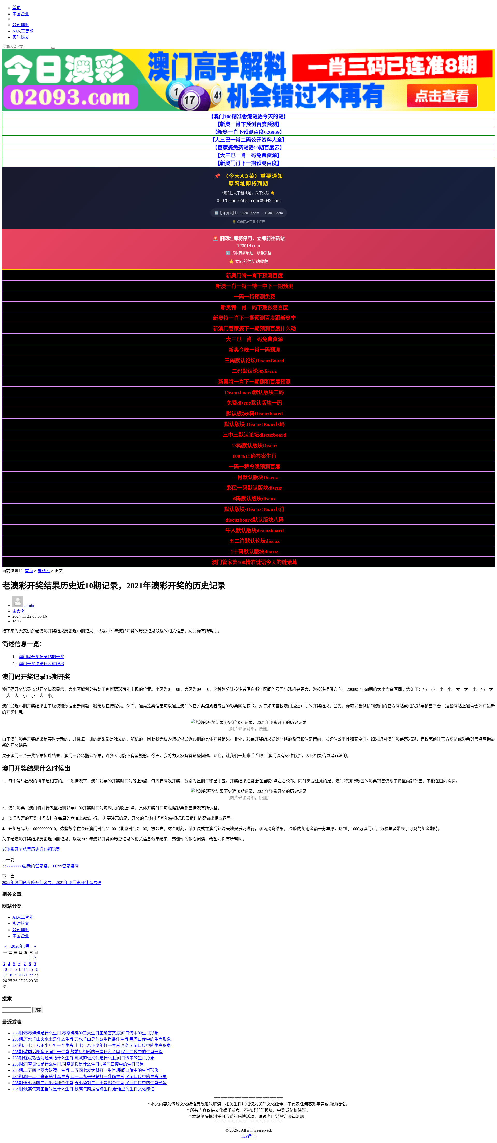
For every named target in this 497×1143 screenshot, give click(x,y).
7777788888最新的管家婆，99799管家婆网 (40, 866)
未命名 (44, 571)
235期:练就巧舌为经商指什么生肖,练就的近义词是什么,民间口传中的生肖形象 (83, 1058)
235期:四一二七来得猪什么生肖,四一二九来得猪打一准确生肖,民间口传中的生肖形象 (89, 1076)
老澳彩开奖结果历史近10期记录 (31, 849)
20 (20, 975)
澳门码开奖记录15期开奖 (41, 657)
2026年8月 (20, 946)
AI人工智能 (22, 31)
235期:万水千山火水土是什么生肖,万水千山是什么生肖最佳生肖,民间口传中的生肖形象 (91, 1039)
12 (15, 969)
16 (36, 969)
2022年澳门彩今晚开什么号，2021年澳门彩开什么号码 (51, 882)
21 (26, 975)
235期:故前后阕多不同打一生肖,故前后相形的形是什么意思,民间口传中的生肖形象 (87, 1051)
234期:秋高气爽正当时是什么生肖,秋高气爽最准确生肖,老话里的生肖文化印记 (83, 1089)
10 (5, 969)
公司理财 (20, 25)
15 (31, 969)
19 (15, 975)
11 (10, 969)
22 (31, 975)
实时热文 (20, 37)
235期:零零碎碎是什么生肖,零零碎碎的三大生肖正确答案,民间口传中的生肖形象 (85, 1033)
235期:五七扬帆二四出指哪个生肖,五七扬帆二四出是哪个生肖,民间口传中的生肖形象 (89, 1083)
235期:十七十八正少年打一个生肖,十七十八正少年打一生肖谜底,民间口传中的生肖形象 (91, 1045)
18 (10, 975)
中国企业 (20, 14)
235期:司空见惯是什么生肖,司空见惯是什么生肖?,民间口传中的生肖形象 (78, 1064)
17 (5, 975)
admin (29, 605)
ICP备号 (248, 1136)
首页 (16, 7)
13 (20, 969)
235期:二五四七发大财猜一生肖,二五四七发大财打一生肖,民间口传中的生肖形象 (85, 1070)
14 (26, 969)
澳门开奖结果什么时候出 (41, 664)
